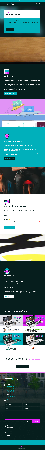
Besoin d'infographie (9, 158)
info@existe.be (10, 386)
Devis (36, 441)
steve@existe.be (10, 390)
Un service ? (9, 29)
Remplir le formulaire (22, 366)
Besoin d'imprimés (8, 296)
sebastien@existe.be (11, 388)
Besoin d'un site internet (10, 93)
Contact (22, 443)
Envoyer (36, 421)
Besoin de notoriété (9, 227)
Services (23, 441)
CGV (8, 434)
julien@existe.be (10, 391)
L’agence (13, 441)
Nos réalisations (30, 441)
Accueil (8, 441)
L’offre (18, 441)
